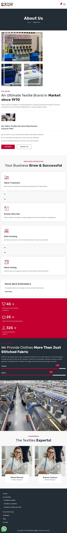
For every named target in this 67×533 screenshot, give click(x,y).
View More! (8, 147)
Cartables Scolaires (10, 500)
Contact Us (24, 147)
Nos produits (7, 497)
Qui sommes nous (8, 512)
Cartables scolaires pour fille (12, 507)
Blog (4, 519)
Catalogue (6, 515)
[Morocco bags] (7, 4)
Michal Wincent (17, 477)
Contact (5, 522)
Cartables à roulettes (10, 503)
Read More (8, 291)
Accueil (5, 493)
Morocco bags (33, 530)
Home (29, 22)
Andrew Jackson (50, 477)
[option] (17, 465)
